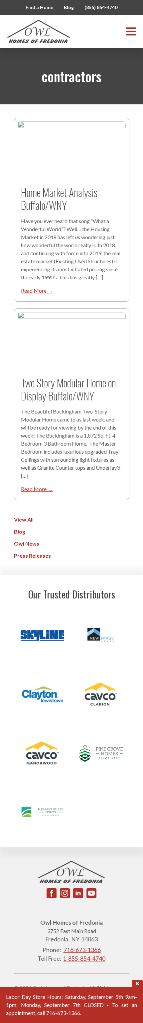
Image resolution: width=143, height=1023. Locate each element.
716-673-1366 (82, 949)
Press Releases (32, 555)
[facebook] (52, 893)
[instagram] (65, 893)
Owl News (26, 543)
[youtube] (91, 893)
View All (24, 519)
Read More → (37, 290)
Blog (69, 7)
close (137, 983)
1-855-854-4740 (84, 958)
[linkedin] (78, 893)
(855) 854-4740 (100, 7)
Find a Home (39, 7)
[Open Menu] (131, 31)
